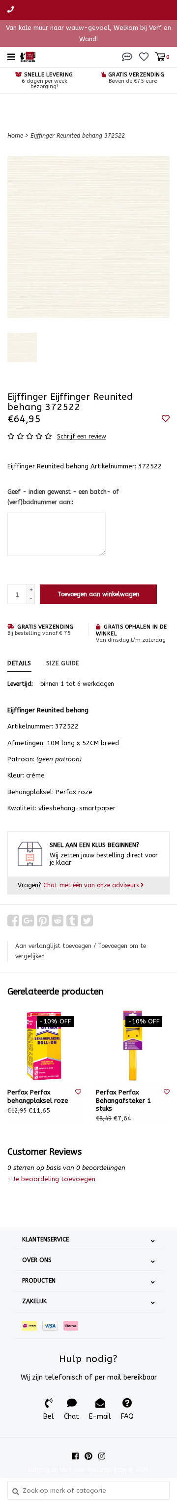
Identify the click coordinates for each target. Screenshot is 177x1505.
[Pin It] (43, 920)
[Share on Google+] (28, 920)
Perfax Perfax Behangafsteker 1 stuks (123, 1100)
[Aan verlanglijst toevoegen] (166, 419)
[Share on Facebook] (13, 920)
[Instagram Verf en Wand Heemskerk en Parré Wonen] (101, 1456)
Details (19, 663)
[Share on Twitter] (87, 920)
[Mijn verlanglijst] (144, 56)
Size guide (62, 663)
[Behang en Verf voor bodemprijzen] (28, 56)
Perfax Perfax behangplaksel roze (37, 1096)
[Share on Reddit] (57, 920)
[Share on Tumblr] (72, 920)
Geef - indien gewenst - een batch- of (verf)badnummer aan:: (63, 497)
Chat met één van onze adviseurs (92, 885)
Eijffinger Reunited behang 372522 (77, 135)
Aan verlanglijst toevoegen (53, 946)
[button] (127, 56)
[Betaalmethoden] (32, 1325)
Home (15, 135)
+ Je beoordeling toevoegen (51, 1179)
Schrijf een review (81, 436)
